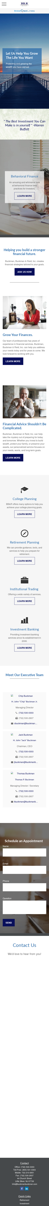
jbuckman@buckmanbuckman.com (26, 762)
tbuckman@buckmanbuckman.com (26, 801)
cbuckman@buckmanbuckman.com (26, 723)
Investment (24, 1203)
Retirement (24, 1200)
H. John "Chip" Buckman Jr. (24, 702)
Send (9, 922)
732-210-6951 (28, 1172)
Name (6, 846)
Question (7, 898)
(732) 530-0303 (26, 712)
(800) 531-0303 (29, 1169)
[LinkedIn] (26, 1188)
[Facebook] (22, 1188)
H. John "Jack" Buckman (24, 740)
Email (5, 863)
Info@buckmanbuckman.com (24, 1184)
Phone (6, 880)
